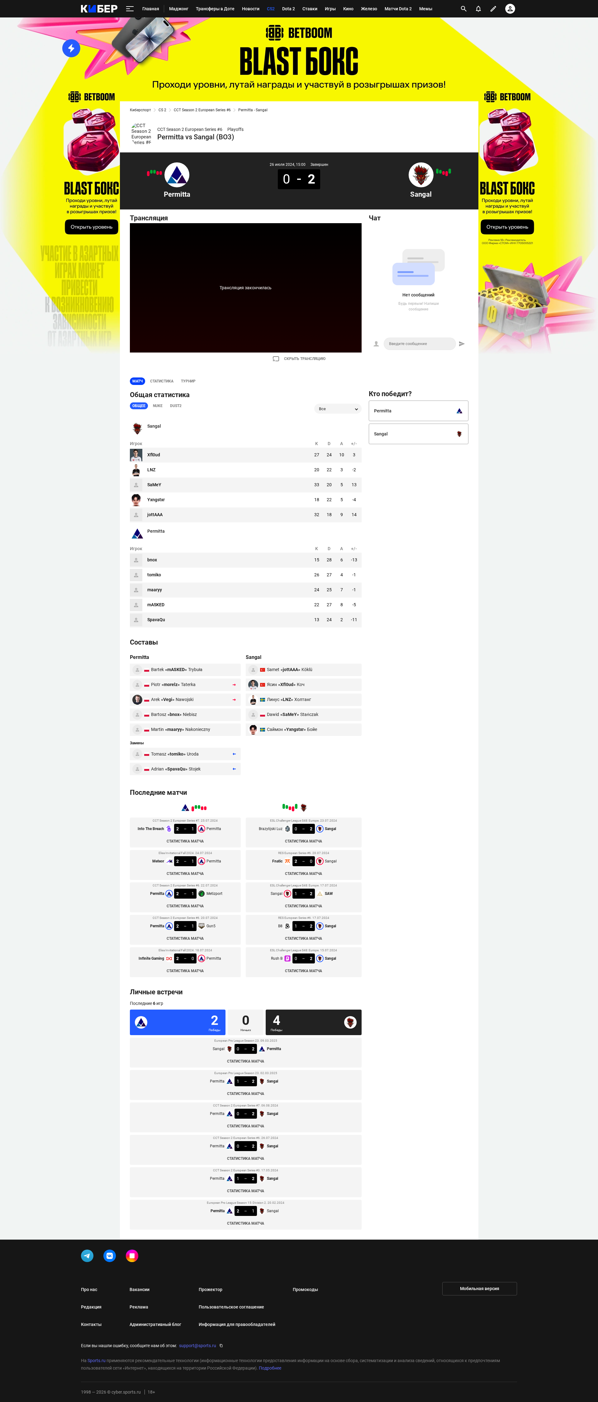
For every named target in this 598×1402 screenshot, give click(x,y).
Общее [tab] (138, 406)
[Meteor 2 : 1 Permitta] (157, 173)
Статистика (161, 381)
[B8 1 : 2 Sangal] (440, 172)
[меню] (129, 9)
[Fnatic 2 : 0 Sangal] (446, 173)
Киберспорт (140, 110)
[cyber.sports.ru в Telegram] (88, 1257)
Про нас (89, 1289)
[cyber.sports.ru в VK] (110, 1257)
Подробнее (270, 1368)
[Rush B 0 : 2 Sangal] (437, 171)
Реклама (139, 1306)
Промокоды (305, 1289)
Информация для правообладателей (237, 1324)
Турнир (188, 381)
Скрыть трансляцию (304, 359)
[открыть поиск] (464, 8)
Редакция (91, 1306)
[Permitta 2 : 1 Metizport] (154, 172)
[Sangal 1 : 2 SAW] (443, 173)
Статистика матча (185, 841)
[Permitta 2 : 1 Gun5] (151, 172)
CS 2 (162, 110)
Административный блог (155, 1324)
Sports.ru (97, 1360)
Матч (137, 381)
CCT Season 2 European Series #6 (202, 110)
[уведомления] (478, 8)
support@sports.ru (197, 1345)
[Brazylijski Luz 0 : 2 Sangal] (449, 171)
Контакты (91, 1324)
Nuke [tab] (158, 406)
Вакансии (140, 1289)
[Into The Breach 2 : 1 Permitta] (160, 173)
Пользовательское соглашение (231, 1306)
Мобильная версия (479, 1288)
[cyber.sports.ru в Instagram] (133, 1257)
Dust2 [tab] (176, 406)
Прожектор (210, 1289)
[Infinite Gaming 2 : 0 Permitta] (148, 173)
